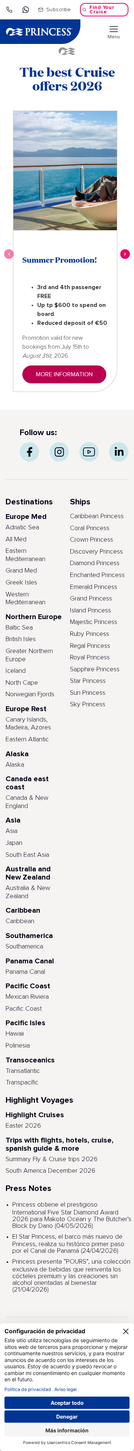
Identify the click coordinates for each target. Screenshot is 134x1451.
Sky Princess (87, 704)
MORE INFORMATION (64, 374)
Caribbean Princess (97, 516)
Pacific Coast (24, 1008)
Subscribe (58, 9)
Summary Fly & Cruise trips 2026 (52, 1159)
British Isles (21, 639)
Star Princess (88, 681)
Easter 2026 (23, 1125)
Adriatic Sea (22, 527)
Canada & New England (27, 802)
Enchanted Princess (97, 575)
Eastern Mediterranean (25, 555)
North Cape (22, 682)
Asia (11, 831)
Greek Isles (21, 582)
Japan (14, 843)
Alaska (15, 764)
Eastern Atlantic (27, 739)
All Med (16, 539)
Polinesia (18, 1045)
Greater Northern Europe (29, 655)
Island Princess (90, 610)
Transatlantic (23, 1071)
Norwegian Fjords (30, 694)
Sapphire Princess (94, 669)
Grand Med (21, 570)
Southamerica (24, 946)
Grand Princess (91, 598)
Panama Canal (25, 972)
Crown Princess (91, 539)
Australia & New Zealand (28, 892)
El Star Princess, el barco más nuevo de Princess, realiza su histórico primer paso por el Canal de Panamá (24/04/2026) (68, 1244)
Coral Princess (89, 528)
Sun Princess (87, 693)
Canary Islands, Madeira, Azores (28, 723)
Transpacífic (22, 1082)
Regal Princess (90, 646)
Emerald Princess (93, 587)
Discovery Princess (96, 551)
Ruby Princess (89, 634)
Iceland (16, 671)
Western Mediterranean (25, 598)
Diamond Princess (94, 563)
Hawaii (15, 1033)
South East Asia (27, 855)
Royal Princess (90, 657)
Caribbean (20, 921)
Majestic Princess (93, 622)
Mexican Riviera (27, 997)
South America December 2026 (50, 1171)
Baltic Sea (19, 627)
